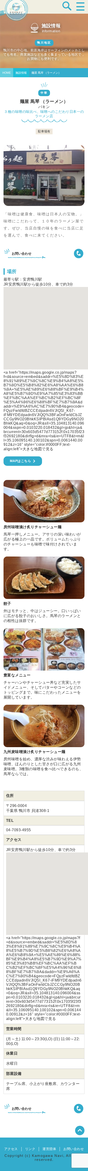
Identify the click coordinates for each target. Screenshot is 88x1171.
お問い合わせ (73, 1149)
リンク (30, 1149)
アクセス (11, 1149)
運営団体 (49, 1149)
